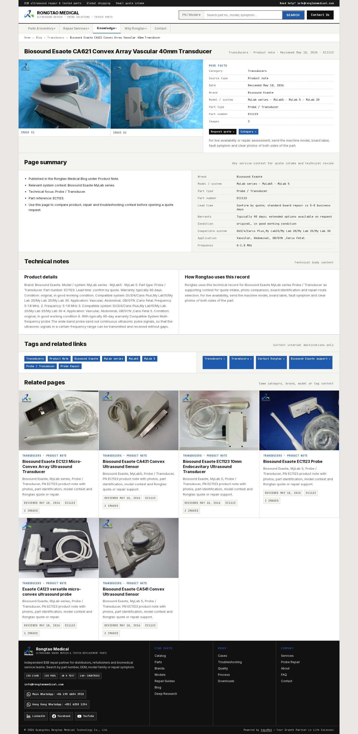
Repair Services (76, 28)
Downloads (226, 681)
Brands (160, 668)
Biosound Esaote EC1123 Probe (292, 461)
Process (224, 675)
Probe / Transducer (40, 366)
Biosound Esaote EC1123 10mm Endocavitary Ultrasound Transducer (212, 466)
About (285, 668)
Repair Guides (165, 681)
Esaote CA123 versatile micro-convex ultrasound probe (51, 592)
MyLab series (113, 358)
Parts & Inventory (41, 28)
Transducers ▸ (215, 358)
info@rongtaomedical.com (44, 684)
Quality (223, 668)
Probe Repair (70, 366)
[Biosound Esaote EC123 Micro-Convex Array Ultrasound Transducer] (59, 420)
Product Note (59, 358)
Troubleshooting (230, 662)
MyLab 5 (149, 358)
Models (160, 675)
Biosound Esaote (86, 358)
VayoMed (266, 730)
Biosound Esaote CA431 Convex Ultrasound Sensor (134, 464)
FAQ (284, 675)
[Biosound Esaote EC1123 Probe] (299, 420)
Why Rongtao (136, 28)
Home (27, 37)
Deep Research (166, 694)
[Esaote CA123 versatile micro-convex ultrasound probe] (59, 548)
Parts (158, 662)
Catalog (160, 656)
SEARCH (293, 15)
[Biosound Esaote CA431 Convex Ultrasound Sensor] (139, 420)
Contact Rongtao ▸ (271, 358)
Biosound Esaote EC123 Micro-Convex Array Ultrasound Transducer (52, 466)
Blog (39, 37)
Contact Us (320, 15)
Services (287, 656)
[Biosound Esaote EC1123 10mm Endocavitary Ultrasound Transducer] (219, 420)
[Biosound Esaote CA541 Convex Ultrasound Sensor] (139, 548)
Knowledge (107, 28)
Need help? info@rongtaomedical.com (307, 3)
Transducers (55, 37)
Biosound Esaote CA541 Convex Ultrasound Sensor (133, 592)
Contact (160, 28)
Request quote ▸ (223, 131)
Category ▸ (248, 131)
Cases (222, 656)
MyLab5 (133, 358)
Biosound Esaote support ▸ (311, 358)
